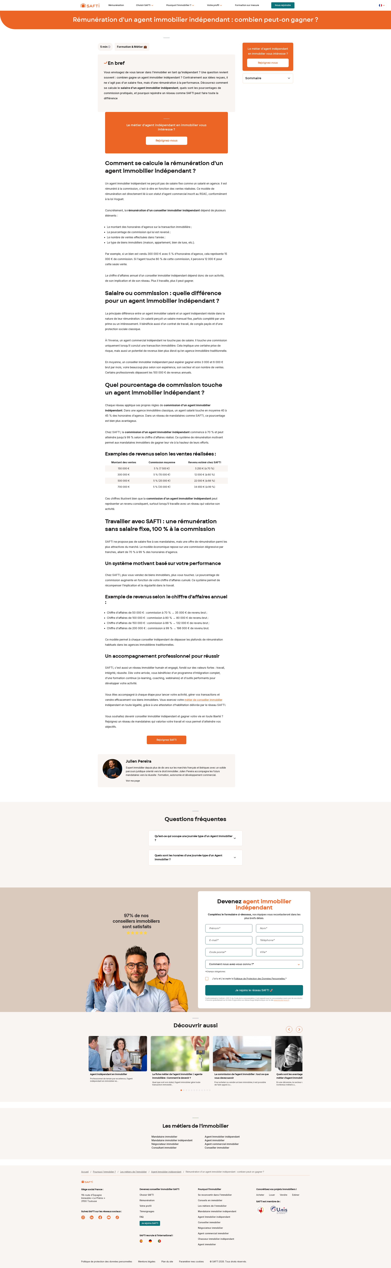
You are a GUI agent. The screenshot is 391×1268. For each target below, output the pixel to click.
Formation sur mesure (247, 5)
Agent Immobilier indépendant (222, 1136)
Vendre (283, 1195)
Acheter (260, 1195)
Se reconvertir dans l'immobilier (215, 1195)
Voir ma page (133, 780)
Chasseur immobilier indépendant (216, 1239)
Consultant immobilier (164, 1147)
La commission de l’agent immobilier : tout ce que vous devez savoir (241, 1076)
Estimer (295, 1195)
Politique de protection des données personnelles (106, 1261)
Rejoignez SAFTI (167, 740)
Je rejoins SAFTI (149, 1223)
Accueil (85, 1171)
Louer (272, 1195)
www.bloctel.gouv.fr (281, 1000)
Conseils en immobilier (210, 1200)
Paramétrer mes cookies (191, 1261)
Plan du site (167, 1261)
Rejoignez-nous (268, 63)
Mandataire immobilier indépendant (172, 1140)
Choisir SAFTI (143, 5)
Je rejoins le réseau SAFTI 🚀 (254, 990)
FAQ (142, 1217)
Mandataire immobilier (164, 1136)
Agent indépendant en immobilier (108, 1074)
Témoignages (147, 1211)
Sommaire (253, 78)
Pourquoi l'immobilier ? (178, 5)
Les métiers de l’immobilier (133, 1171)
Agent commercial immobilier (222, 1143)
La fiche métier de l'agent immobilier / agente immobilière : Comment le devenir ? (177, 1076)
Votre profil (213, 5)
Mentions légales (146, 1261)
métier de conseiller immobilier (203, 699)
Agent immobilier (215, 1140)
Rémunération (116, 5)
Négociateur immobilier (165, 1143)
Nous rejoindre (283, 5)
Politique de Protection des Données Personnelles (259, 978)
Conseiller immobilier (217, 1147)
